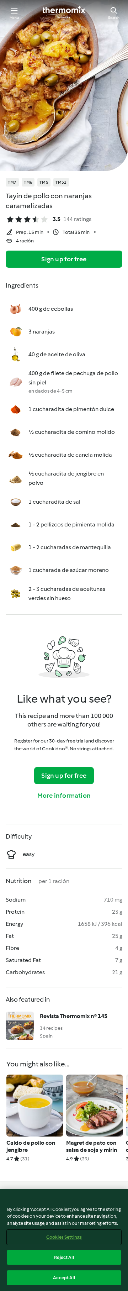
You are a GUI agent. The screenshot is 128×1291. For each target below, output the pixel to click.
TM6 (28, 182)
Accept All (64, 1277)
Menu (14, 17)
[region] (64, 1240)
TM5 (43, 182)
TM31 (61, 182)
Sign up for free (63, 259)
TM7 (12, 182)
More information (64, 795)
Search (113, 17)
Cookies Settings (64, 1237)
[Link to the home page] (64, 13)
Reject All (64, 1257)
